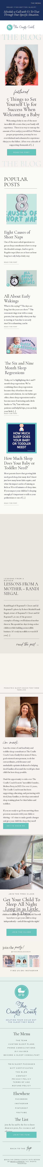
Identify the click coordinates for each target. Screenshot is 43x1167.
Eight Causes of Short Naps (17, 235)
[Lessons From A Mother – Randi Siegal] (21, 546)
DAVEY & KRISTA (17, 1161)
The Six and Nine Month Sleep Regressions (19, 367)
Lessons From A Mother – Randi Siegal (21, 588)
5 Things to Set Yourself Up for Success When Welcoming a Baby (21, 107)
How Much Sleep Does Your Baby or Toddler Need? (19, 463)
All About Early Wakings (17, 298)
